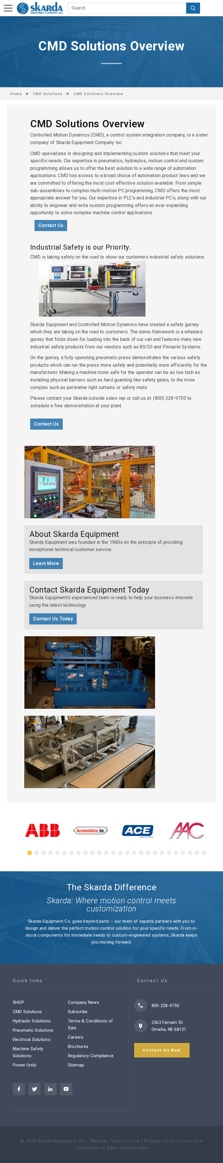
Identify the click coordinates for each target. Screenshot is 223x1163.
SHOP (18, 1002)
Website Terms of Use (115, 1141)
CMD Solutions (27, 1011)
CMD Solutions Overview (98, 94)
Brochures (78, 1046)
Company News (83, 1002)
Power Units (25, 1065)
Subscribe (77, 1011)
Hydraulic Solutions (32, 1021)
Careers (76, 1037)
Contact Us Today (53, 619)
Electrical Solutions (32, 1039)
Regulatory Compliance (91, 1055)
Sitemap (76, 1065)
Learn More (46, 563)
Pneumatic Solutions (33, 1030)
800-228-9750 (165, 1005)
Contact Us (50, 225)
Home (16, 94)
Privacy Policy (159, 1141)
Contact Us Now (162, 1050)
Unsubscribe (134, 1148)
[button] (30, 853)
